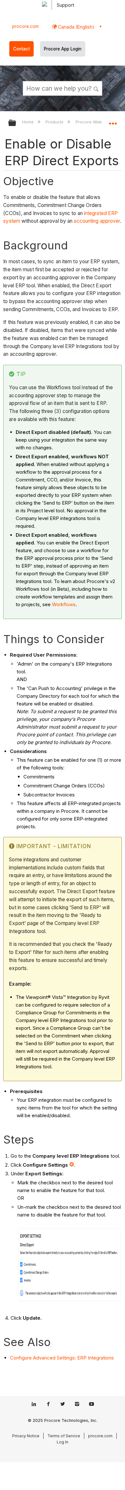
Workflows (64, 604)
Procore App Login (62, 48)
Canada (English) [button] (75, 27)
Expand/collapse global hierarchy (16, 123)
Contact (21, 48)
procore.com (25, 26)
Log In (62, 1442)
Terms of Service (63, 1435)
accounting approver (97, 221)
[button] (96, 88)
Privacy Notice (25, 1435)
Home (28, 121)
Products (55, 121)
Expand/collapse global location (113, 120)
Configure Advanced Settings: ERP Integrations (62, 1358)
